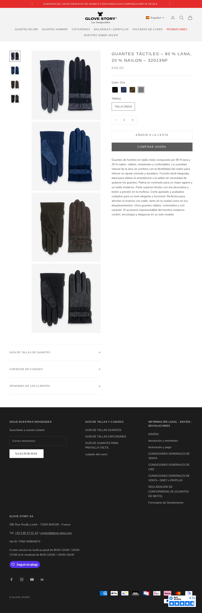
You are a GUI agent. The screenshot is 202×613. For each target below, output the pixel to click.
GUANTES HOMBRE (55, 29)
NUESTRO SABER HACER (101, 35)
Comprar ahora (152, 146)
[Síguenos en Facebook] (11, 579)
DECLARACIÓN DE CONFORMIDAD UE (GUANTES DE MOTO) (168, 491)
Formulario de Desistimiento (165, 502)
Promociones (177, 29)
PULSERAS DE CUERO (148, 29)
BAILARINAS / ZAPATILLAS (111, 29)
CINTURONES (81, 29)
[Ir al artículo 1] (15, 56)
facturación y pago (159, 447)
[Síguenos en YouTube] (32, 579)
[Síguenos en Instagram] (22, 579)
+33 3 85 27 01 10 (26, 533)
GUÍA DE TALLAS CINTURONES (105, 436)
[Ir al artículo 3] (15, 84)
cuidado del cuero (96, 454)
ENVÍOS (153, 434)
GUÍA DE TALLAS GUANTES (103, 430)
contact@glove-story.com (56, 533)
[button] (155, 18)
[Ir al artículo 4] (15, 98)
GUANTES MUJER (26, 29)
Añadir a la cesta (152, 135)
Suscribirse (26, 453)
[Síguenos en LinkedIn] (42, 579)
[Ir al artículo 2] (15, 70)
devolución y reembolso (163, 440)
